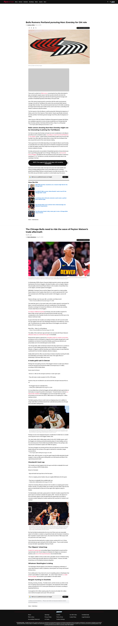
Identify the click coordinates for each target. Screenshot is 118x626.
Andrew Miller (31, 25)
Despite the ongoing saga (34, 550)
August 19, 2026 (50, 300)
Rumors (20, 1)
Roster (36, 1)
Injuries (40, 1)
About (29, 614)
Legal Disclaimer (86, 617)
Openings (47, 614)
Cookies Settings (60, 619)
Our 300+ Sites (73, 614)
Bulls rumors (44, 93)
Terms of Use (59, 617)
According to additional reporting (36, 311)
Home (29, 219)
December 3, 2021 (48, 124)
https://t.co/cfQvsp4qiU (59, 123)
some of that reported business (43, 553)
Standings (31, 1)
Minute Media (21, 622)
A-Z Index (47, 619)
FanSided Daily (85, 614)
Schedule (26, 1)
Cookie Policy (73, 617)
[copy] (36, 28)
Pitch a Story (31, 617)
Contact (58, 614)
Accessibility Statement (34, 619)
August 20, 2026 (50, 330)
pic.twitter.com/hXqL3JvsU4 (54, 299)
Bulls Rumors (35, 219)
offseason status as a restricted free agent (38, 334)
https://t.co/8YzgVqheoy (41, 328)
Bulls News (34, 606)
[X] (110, 1)
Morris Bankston (31, 237)
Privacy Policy (48, 617)
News (16, 1)
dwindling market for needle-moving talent (57, 337)
